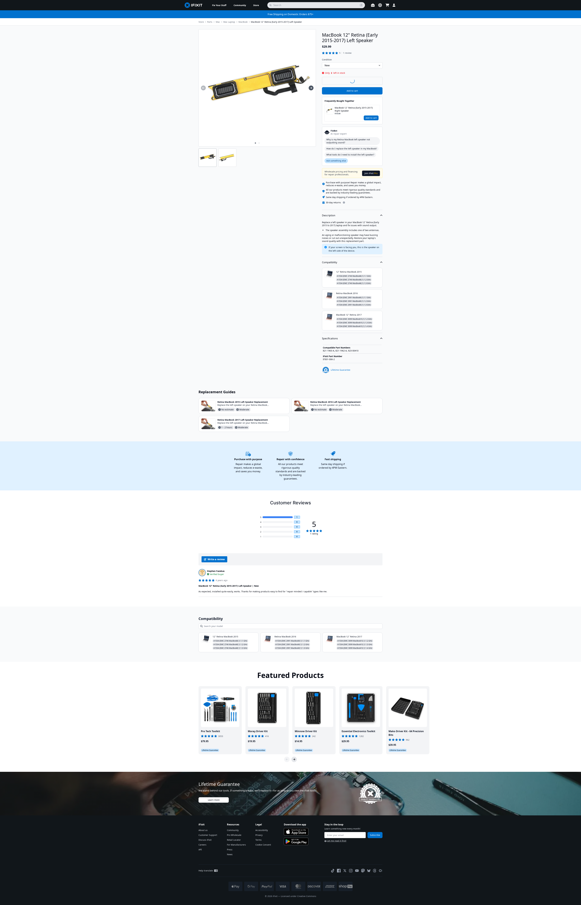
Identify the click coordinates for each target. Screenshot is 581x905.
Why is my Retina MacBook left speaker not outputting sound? (348, 141)
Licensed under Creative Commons (298, 896)
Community (233, 830)
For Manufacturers (236, 844)
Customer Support (208, 835)
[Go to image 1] (255, 143)
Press (229, 849)
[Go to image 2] (259, 143)
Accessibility (261, 830)
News (230, 854)
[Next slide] (294, 759)
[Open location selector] (380, 5)
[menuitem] (219, 5)
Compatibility (329, 262)
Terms (258, 839)
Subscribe (375, 835)
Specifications (330, 338)
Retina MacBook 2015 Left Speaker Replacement (242, 402)
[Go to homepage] (195, 5)
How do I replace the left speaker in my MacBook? (351, 148)
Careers (202, 844)
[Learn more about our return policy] (343, 202)
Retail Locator (234, 839)
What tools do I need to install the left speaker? (350, 154)
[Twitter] (345, 870)
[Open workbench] (373, 5)
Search (375, 80)
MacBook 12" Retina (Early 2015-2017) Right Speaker (354, 109)
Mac (218, 21)
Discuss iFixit (205, 839)
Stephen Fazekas (216, 571)
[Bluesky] (368, 870)
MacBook (243, 21)
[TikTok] (333, 870)
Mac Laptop (229, 21)
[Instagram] (351, 870)
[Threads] (374, 870)
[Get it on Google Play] (296, 841)
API (200, 849)
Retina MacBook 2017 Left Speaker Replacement (242, 419)
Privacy (259, 835)
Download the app (295, 824)
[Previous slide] (287, 759)
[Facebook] (339, 870)
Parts (209, 21)
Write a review (216, 559)
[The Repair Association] (380, 870)
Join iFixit (370, 173)
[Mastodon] (363, 870)
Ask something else (336, 160)
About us (203, 830)
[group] (203, 88)
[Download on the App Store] (296, 831)
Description (328, 215)
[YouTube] (357, 870)
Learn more (214, 799)
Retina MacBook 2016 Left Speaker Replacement (335, 402)
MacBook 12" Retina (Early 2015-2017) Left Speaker (276, 21)
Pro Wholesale (234, 835)
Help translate (206, 870)
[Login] (394, 5)
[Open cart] (387, 5)
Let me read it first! (336, 840)
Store (201, 21)
